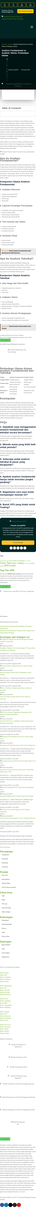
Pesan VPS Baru (6, 908)
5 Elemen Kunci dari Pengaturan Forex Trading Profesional (17, 818)
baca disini (22, 1191)
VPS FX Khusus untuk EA (9, 887)
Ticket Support (6, 953)
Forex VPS (5, 875)
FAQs (3, 949)
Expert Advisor (6, 879)
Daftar (3, 899)
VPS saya (4, 903)
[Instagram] (21, 548)
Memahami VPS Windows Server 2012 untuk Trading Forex (17, 745)
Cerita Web (5, 867)
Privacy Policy (6, 936)
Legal (3, 932)
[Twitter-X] (18, 548)
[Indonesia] (11, 548)
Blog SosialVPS (6, 944)
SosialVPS (3, 515)
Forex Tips (5, 563)
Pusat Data (5, 858)
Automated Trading (4, 560)
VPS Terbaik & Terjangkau (17, 560)
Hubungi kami (5, 957)
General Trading (27, 563)
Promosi (4, 928)
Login (3, 895)
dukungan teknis (19, 513)
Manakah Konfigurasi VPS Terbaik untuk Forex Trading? (16, 796)
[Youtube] (24, 548)
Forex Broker (27, 560)
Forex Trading (17, 563)
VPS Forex (10, 565)
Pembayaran (5, 920)
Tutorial (10, 44)
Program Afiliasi (6, 883)
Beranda (4, 44)
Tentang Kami (5, 854)
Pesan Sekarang (5, 847)
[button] (33, 108)
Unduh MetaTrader (7, 924)
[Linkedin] (14, 548)
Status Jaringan (6, 912)
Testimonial (5, 862)
